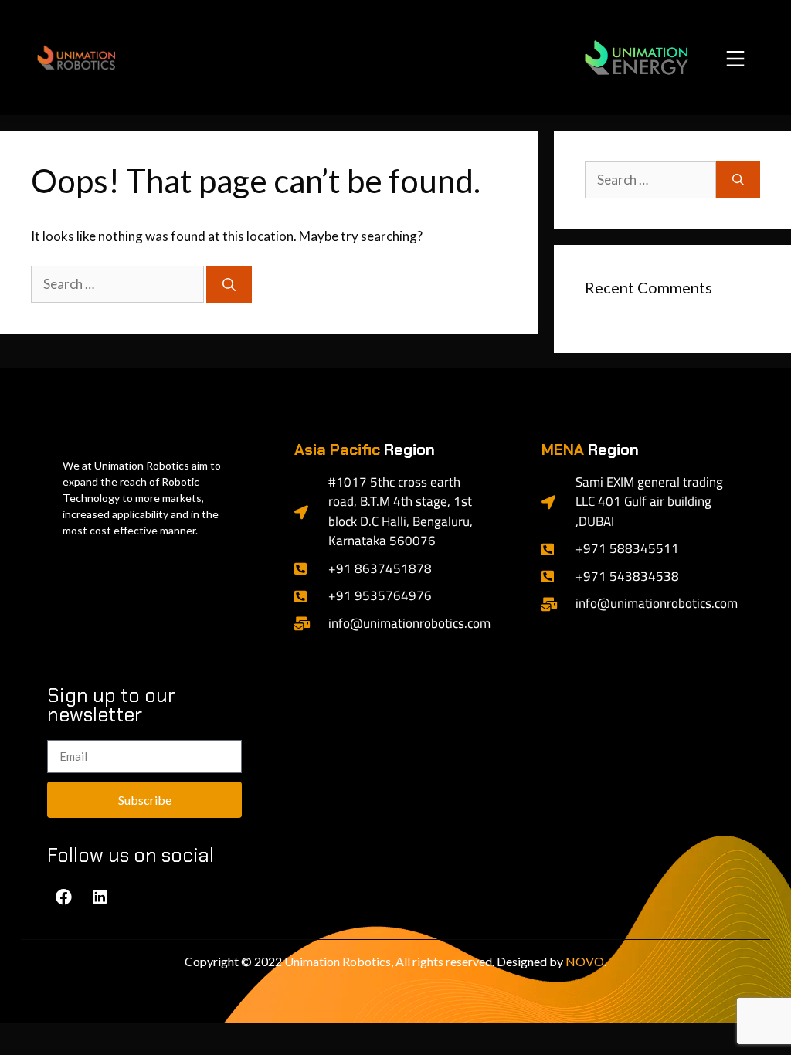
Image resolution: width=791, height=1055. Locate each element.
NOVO (584, 961)
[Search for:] (118, 284)
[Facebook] (63, 896)
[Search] (229, 284)
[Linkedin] (99, 896)
